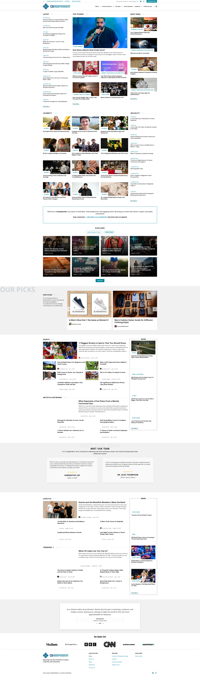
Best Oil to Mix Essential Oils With (53, 27)
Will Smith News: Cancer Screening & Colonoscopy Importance (142, 538)
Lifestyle (118, 6)
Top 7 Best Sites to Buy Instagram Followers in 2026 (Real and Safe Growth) (113, 76)
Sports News (77, 73)
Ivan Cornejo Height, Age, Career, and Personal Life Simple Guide (85, 98)
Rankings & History (137, 29)
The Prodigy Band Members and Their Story (114, 153)
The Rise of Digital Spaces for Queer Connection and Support (141, 161)
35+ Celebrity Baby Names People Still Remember (113, 198)
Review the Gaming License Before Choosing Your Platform (56, 249)
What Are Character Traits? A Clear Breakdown (53, 42)
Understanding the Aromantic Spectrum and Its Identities (142, 137)
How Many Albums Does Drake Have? (89, 50)
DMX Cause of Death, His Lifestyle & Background (70, 373)
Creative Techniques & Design (120, 656)
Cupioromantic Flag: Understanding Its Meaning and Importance (142, 194)
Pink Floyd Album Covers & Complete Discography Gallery (113, 421)
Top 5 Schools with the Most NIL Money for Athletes (141, 421)
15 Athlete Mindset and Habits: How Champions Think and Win (70, 383)
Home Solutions (107, 6)
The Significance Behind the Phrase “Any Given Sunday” (112, 383)
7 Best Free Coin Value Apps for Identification (140, 93)
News (97, 6)
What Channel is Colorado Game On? (112, 97)
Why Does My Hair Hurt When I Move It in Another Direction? (55, 86)
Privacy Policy (138, 656)
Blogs (90, 662)
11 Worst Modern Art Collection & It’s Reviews (70, 431)
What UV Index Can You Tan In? (93, 551)
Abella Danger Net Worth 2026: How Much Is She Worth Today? (56, 50)
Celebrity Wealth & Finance (55, 1)
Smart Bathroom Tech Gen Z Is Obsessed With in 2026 (55, 78)
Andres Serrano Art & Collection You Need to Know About (70, 582)
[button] (69, 309)
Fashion (67, 1)
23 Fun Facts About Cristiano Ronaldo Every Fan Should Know (114, 176)
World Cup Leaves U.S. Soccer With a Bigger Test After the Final (142, 399)
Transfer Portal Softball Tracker (141, 515)
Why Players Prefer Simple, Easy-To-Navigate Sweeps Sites (142, 378)
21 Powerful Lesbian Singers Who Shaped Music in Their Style (111, 571)
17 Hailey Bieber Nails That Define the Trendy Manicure (84, 176)
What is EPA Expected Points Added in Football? (113, 363)
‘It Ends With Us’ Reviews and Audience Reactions (70, 522)
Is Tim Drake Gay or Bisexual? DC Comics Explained (142, 119)
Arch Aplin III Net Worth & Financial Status (56, 131)
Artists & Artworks (117, 662)
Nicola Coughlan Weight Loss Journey (54, 153)
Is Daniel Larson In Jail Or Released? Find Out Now (84, 132)
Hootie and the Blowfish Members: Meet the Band (102, 502)
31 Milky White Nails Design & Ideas (131, 320)
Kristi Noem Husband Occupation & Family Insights (143, 73)
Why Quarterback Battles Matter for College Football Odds (114, 271)
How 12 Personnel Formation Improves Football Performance (54, 94)
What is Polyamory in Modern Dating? (141, 153)
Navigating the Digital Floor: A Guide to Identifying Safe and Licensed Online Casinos (84, 270)
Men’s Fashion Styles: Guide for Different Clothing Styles (88, 321)
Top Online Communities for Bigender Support (142, 184)
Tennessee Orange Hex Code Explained (55, 101)
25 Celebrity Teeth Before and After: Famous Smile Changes (54, 198)
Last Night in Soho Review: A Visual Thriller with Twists (112, 533)
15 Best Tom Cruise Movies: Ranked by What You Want (112, 249)
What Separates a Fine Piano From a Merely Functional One (99, 402)
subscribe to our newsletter (97, 217)
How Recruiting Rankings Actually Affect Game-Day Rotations (142, 356)
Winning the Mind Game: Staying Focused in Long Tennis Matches (56, 271)
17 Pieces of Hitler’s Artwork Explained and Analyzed (113, 431)
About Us (91, 659)
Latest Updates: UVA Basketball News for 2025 (143, 584)
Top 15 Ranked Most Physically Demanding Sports (140, 33)
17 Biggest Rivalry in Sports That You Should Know (102, 343)
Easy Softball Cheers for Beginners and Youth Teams (71, 363)
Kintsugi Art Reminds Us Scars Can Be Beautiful (70, 421)
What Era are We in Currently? (139, 53)
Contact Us (92, 667)
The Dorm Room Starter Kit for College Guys (56, 57)
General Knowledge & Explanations (113, 73)
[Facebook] (141, 1)
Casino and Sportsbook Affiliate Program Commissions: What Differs (84, 249)
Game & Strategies (137, 374)
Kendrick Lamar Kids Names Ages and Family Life (112, 132)
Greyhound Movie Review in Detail (69, 532)
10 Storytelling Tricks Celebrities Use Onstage (54, 176)
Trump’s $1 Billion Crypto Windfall (53, 71)
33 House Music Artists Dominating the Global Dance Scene (84, 198)
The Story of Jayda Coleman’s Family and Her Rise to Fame (70, 571)
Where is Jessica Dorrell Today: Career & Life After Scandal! (85, 76)
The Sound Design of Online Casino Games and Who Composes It (143, 249)
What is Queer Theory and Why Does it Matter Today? (142, 146)
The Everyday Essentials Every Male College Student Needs (56, 64)
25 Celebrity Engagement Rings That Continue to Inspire (54, 34)
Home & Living (76, 1)
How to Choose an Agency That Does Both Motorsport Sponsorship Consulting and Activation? (142, 269)
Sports (134, 352)
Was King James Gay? (136, 169)
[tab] (93, 232)
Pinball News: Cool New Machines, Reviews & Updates (142, 561)
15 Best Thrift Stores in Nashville (111, 521)
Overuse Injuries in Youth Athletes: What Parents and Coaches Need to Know (55, 20)
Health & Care (148, 6)
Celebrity (137, 6)
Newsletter (92, 665)
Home (90, 656)
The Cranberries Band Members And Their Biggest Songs (85, 154)
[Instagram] (143, 1)
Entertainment (128, 6)
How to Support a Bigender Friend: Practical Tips (141, 176)
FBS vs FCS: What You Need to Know (112, 372)
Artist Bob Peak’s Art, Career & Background (111, 582)
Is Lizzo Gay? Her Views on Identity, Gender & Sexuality (143, 128)
